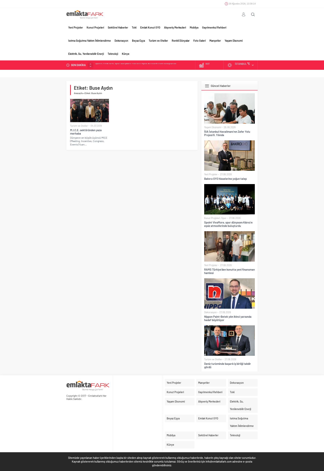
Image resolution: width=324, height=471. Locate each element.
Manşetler (215, 40)
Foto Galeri (199, 40)
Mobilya (194, 27)
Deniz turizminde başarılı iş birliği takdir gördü (227, 365)
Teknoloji (113, 53)
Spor (223, 218)
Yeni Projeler (75, 27)
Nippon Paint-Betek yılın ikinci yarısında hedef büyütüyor (227, 318)
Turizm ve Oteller (158, 40)
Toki (134, 27)
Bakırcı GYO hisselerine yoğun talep (225, 178)
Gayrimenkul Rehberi (214, 27)
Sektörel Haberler (118, 27)
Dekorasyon (121, 40)
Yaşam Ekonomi (234, 40)
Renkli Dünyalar (181, 40)
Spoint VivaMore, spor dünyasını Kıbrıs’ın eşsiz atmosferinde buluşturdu (228, 224)
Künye (125, 53)
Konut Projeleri (95, 27)
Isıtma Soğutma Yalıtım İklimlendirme (89, 40)
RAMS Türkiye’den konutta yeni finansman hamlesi (123, 65)
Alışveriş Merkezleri (175, 27)
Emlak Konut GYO (150, 27)
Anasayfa (78, 93)
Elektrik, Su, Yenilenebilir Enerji (86, 53)
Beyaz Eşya (138, 40)
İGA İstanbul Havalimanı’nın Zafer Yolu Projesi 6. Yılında (227, 133)
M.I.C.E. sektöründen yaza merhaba (86, 131)
